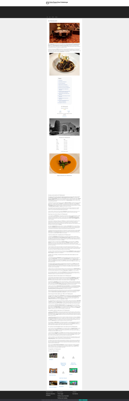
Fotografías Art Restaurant (62, 102)
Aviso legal (60, 393)
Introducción (60, 80)
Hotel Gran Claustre (63, 378)
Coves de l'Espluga (52, 387)
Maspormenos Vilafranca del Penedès (63, 364)
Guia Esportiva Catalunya (58, 2)
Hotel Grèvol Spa (52, 375)
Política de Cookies (62, 398)
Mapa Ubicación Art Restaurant (63, 84)
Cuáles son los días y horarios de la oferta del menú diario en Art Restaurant (64, 92)
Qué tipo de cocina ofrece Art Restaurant (64, 87)
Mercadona (61, 386)
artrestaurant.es (64, 116)
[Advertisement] (64, 11)
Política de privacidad (63, 396)
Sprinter (70, 374)
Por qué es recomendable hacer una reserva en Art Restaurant (64, 101)
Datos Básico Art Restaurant (62, 81)
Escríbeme (75, 393)
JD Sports (51, 359)
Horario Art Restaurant (62, 83)
